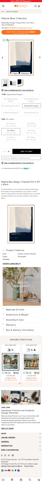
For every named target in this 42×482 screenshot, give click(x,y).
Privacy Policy (29, 466)
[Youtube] (9, 455)
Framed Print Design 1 (12, 94)
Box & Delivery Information (20, 330)
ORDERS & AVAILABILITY (12, 264)
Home (2, 11)
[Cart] (39, 479)
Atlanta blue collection (12, 11)
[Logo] (21, 6)
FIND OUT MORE (7, 428)
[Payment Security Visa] (6, 470)
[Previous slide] (2, 58)
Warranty (11, 325)
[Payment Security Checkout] (2, 470)
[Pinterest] (13, 455)
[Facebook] (1, 455)
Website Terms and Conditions (11, 466)
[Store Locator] (13, 479)
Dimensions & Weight (17, 314)
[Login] (22, 479)
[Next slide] (40, 58)
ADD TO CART (27, 151)
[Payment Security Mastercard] (9, 470)
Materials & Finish (15, 309)
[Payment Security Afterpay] (12, 470)
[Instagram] (5, 455)
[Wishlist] (18, 374)
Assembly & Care (15, 319)
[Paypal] (15, 470)
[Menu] (4, 479)
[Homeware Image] (22, 286)
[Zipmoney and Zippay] (18, 470)
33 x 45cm (7, 119)
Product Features (15, 250)
